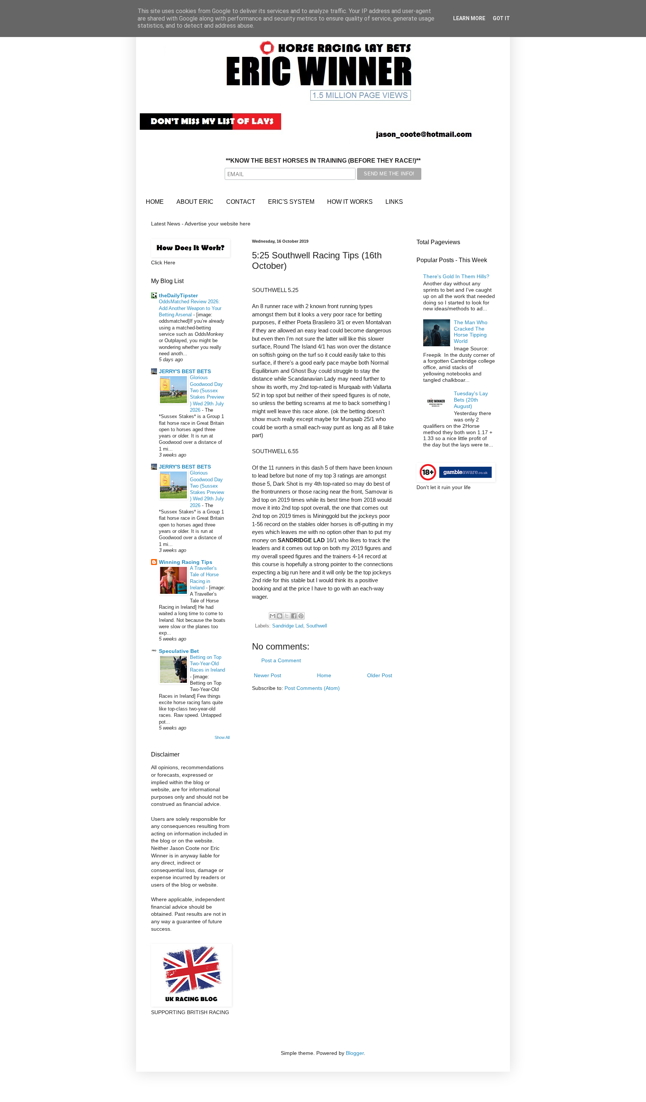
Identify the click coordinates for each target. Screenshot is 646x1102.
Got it (501, 18)
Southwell (316, 626)
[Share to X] (286, 616)
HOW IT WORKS (350, 202)
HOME (155, 202)
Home (324, 675)
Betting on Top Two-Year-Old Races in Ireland (207, 663)
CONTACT (240, 202)
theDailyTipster (178, 295)
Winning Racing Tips (185, 562)
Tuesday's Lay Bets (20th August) (471, 399)
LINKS (394, 202)
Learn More (469, 18)
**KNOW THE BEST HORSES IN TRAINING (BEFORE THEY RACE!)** (323, 160)
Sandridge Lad (287, 626)
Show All (222, 737)
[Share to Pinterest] (301, 616)
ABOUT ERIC (194, 202)
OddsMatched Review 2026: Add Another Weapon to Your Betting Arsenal (190, 308)
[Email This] (272, 616)
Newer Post (267, 675)
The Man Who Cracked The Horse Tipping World (470, 331)
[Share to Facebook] (294, 616)
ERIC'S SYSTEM (291, 202)
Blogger (355, 1053)
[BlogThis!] (279, 616)
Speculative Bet (179, 651)
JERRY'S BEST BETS (185, 371)
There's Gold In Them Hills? (456, 276)
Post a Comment (281, 660)
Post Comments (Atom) (312, 688)
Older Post (379, 675)
